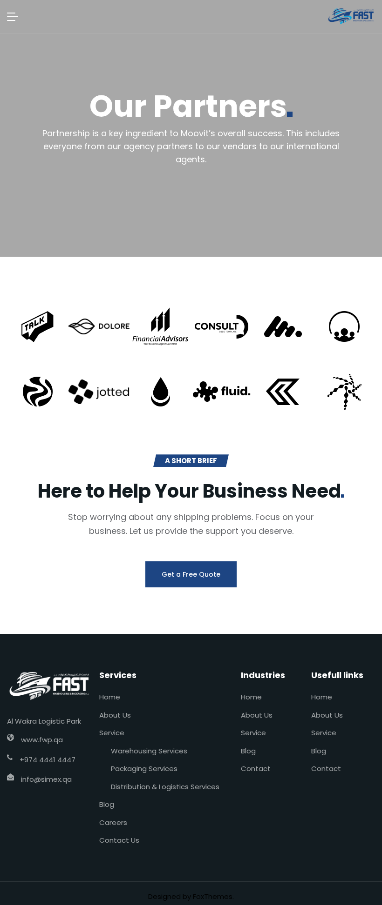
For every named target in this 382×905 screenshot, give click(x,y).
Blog (106, 804)
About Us (115, 715)
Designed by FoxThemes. (191, 896)
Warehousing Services (149, 751)
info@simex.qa (46, 779)
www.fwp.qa (42, 740)
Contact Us (119, 840)
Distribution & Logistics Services (165, 787)
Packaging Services (144, 768)
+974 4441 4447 (47, 760)
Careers (113, 822)
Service (111, 733)
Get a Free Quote (191, 574)
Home (109, 697)
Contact (256, 768)
